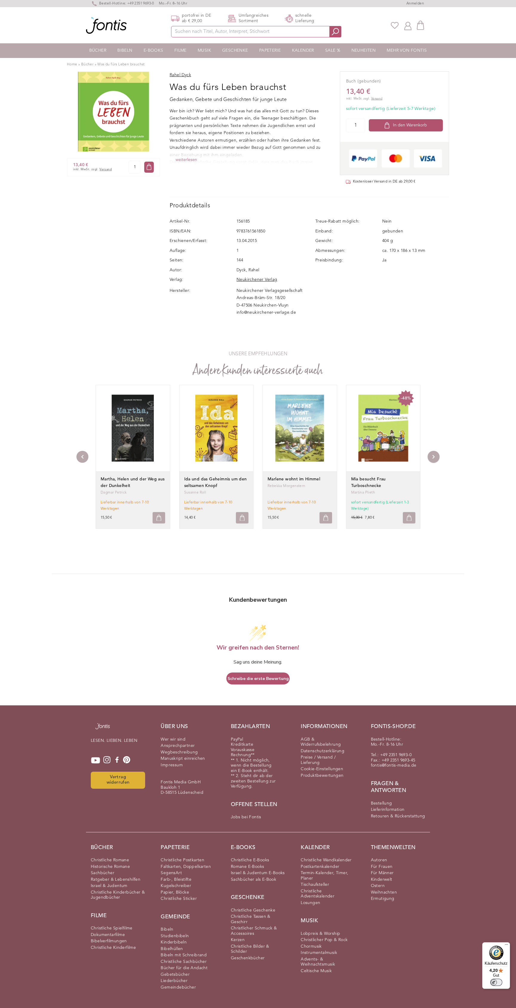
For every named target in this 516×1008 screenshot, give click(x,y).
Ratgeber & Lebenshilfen (115, 879)
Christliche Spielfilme (112, 928)
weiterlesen (186, 160)
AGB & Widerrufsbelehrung (321, 742)
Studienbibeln (175, 936)
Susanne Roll (195, 492)
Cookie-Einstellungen (322, 769)
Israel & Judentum (109, 886)
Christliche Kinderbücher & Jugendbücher (118, 895)
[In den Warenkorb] (149, 166)
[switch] (496, 982)
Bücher (97, 50)
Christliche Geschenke (253, 910)
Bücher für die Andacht (184, 968)
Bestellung (381, 803)
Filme (180, 50)
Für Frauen (382, 867)
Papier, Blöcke (175, 892)
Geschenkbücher (248, 958)
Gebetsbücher (175, 974)
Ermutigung (382, 899)
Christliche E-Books (250, 860)
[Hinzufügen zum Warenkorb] (159, 518)
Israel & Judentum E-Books (258, 873)
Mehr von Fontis (407, 50)
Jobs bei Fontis (246, 817)
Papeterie (270, 50)
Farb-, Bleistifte (176, 879)
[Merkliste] (395, 25)
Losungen (310, 903)
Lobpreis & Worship (320, 934)
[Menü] (506, 945)
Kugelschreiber (176, 886)
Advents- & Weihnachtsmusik (318, 962)
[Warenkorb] (420, 25)
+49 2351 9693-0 (140, 3)
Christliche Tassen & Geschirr (251, 919)
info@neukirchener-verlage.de (266, 312)
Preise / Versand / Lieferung (318, 760)
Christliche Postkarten (182, 860)
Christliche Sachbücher (184, 962)
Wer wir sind (173, 739)
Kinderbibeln (174, 942)
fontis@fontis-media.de (394, 765)
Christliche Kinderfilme (113, 948)
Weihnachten (384, 892)
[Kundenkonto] (408, 25)
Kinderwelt (381, 879)
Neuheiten (363, 50)
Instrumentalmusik (319, 953)
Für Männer (382, 873)
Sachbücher (102, 873)
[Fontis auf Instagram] (107, 760)
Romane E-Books (247, 867)
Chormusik (311, 946)
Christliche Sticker (179, 899)
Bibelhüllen (172, 949)
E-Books (153, 50)
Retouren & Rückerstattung (398, 816)
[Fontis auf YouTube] (95, 760)
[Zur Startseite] (103, 729)
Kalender (303, 50)
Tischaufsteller (315, 885)
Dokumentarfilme (108, 935)
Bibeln (124, 50)
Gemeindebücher (178, 987)
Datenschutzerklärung (322, 751)
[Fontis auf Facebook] (117, 760)
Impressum (172, 765)
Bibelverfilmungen (109, 941)
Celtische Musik (316, 971)
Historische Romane (110, 867)
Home (72, 64)
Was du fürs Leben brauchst (121, 64)
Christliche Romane (110, 860)
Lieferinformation (388, 810)
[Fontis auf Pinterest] (126, 760)
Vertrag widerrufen (118, 780)
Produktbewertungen (322, 775)
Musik (204, 50)
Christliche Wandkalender (326, 860)
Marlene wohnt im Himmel (294, 479)
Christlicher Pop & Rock (324, 940)
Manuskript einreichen (183, 758)
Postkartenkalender (320, 867)
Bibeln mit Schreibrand (184, 955)
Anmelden (415, 3)
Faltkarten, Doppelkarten (186, 867)
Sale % (332, 50)
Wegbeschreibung (179, 752)
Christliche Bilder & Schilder (250, 949)
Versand (105, 169)
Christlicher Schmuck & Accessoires (254, 931)
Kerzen (238, 940)
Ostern (378, 886)
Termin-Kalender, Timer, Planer (324, 875)
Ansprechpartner (178, 746)
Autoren (379, 860)
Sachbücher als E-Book (253, 879)
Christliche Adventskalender (317, 894)
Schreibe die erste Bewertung (258, 678)
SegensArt (171, 873)
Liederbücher (174, 981)
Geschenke (235, 50)
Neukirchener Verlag (256, 280)
